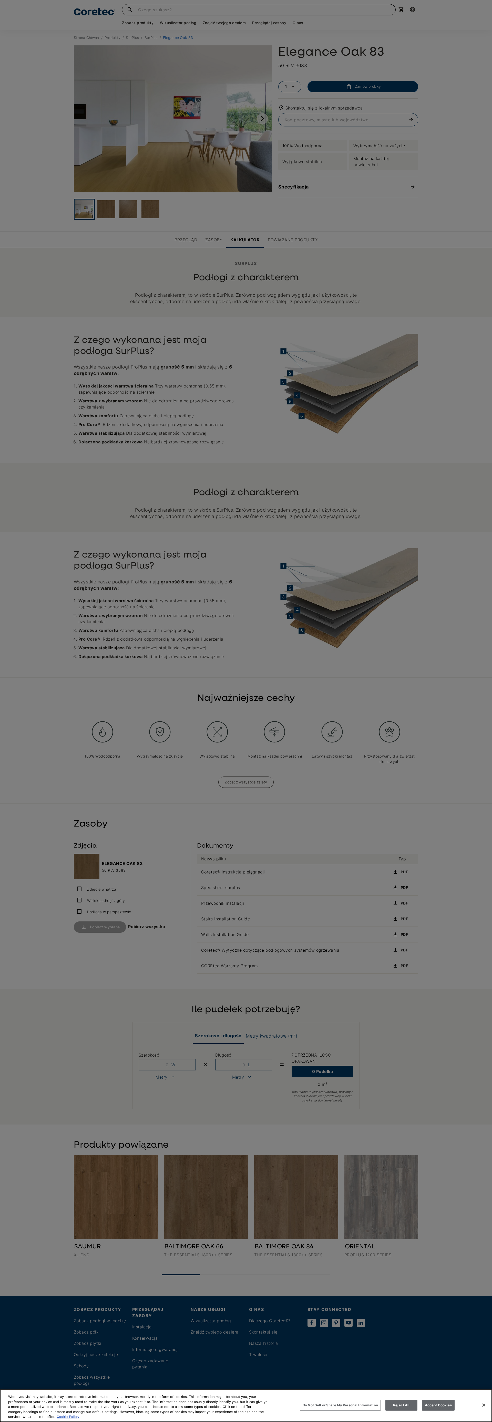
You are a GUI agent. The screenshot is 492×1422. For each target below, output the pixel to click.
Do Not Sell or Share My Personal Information (340, 1405)
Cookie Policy (68, 1417)
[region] (246, 1405)
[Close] (483, 1405)
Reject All (401, 1405)
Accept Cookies (438, 1405)
